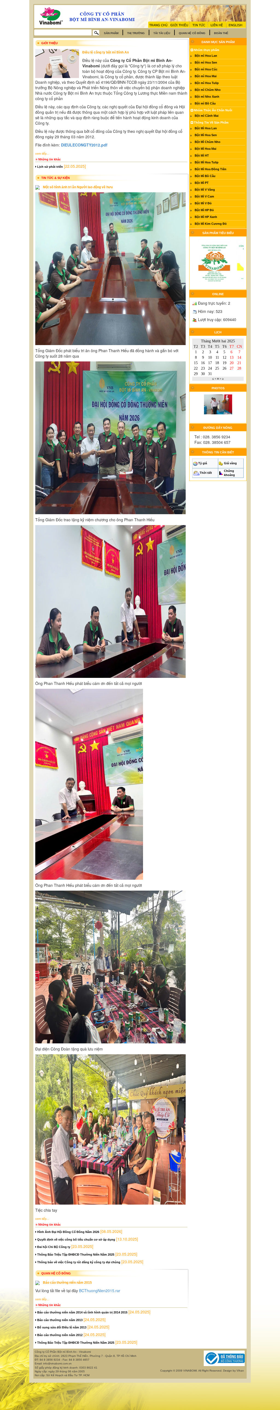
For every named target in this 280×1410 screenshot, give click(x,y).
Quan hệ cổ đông (192, 33)
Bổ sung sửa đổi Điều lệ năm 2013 (61, 1327)
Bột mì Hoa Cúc (206, 69)
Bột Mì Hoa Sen (206, 135)
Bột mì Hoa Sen (206, 62)
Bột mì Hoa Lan (206, 55)
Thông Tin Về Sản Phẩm (211, 122)
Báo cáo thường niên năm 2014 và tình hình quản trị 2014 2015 (81, 1312)
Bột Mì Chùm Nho (207, 141)
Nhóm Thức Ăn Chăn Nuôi (212, 110)
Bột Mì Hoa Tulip (206, 162)
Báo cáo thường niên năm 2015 (67, 1283)
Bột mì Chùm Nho (208, 89)
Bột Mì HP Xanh (206, 216)
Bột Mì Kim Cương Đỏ (211, 223)
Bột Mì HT (202, 155)
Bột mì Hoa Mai (206, 76)
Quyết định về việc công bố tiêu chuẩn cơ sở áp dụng (75, 1239)
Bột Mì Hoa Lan (206, 128)
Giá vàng (230, 463)
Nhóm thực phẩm (206, 50)
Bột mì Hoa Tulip (207, 83)
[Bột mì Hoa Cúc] (199, 262)
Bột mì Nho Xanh (207, 96)
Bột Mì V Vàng (205, 189)
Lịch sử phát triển (49, 166)
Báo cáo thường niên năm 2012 (59, 1335)
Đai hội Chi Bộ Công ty (53, 1247)
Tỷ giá (202, 463)
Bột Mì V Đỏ (203, 203)
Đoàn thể (221, 33)
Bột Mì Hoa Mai (205, 148)
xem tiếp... (42, 153)
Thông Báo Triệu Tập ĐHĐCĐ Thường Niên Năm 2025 (75, 1254)
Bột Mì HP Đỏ (204, 210)
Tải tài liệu (161, 33)
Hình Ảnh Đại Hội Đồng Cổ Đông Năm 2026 (67, 1232)
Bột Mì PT (202, 182)
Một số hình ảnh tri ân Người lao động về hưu (78, 187)
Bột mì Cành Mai (206, 115)
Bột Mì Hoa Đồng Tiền (210, 169)
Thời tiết (206, 472)
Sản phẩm (111, 33)
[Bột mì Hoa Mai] (238, 262)
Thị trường (136, 33)
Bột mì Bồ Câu (205, 103)
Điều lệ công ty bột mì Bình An (105, 52)
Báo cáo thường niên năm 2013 (59, 1320)
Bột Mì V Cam (204, 196)
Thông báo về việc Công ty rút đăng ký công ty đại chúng (78, 1262)
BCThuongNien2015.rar (99, 1290)
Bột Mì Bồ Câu (205, 176)
